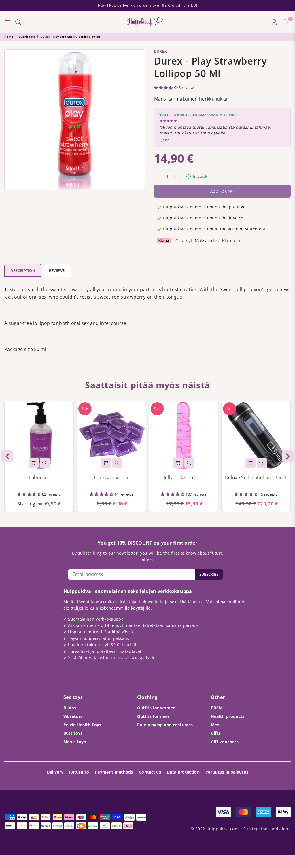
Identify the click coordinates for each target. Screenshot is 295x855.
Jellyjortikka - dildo (183, 477)
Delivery (55, 772)
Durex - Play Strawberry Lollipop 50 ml (70, 37)
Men (215, 724)
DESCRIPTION (22, 270)
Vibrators (73, 716)
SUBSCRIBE (208, 574)
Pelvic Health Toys (82, 724)
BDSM (217, 707)
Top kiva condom (111, 477)
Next (288, 456)
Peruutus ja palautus (226, 772)
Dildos (69, 707)
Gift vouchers (225, 741)
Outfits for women (156, 707)
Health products (228, 716)
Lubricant (39, 477)
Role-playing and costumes (165, 724)
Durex (160, 51)
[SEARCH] (18, 22)
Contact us (150, 772)
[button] (166, 87)
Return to (79, 772)
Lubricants (27, 37)
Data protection (183, 772)
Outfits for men (153, 716)
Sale (85, 408)
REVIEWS (57, 270)
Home (8, 37)
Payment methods (114, 772)
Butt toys (73, 733)
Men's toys (74, 741)
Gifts (216, 733)
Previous (7, 456)
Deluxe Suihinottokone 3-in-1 (256, 477)
